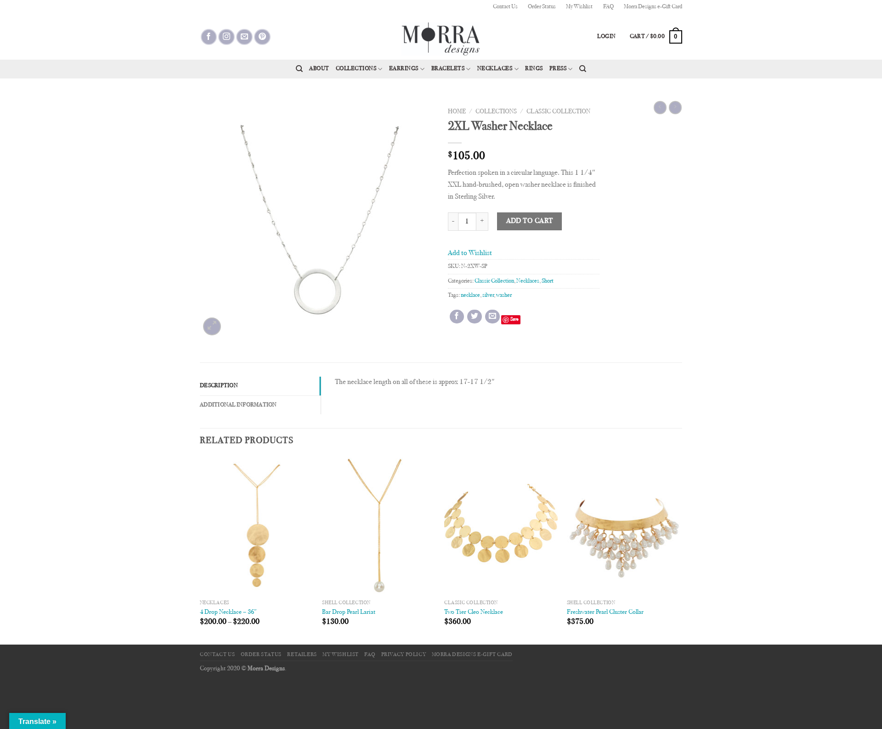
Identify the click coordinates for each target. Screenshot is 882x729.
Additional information (238, 405)
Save (514, 319)
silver (488, 295)
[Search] (299, 69)
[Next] (679, 550)
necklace (470, 295)
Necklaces (495, 69)
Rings (534, 69)
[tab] (260, 386)
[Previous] (200, 550)
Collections (356, 69)
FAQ (608, 7)
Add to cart (529, 221)
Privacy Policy (403, 654)
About (319, 69)
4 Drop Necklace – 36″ (228, 612)
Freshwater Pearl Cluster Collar (605, 612)
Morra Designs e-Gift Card (653, 7)
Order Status (542, 7)
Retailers (302, 654)
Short (548, 281)
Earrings (403, 69)
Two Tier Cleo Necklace (473, 612)
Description (219, 386)
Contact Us (505, 7)
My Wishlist (579, 7)
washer (504, 295)
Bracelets (448, 69)
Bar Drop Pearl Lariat (348, 612)
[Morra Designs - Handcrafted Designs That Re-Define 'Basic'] (441, 37)
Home (457, 112)
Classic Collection (558, 112)
